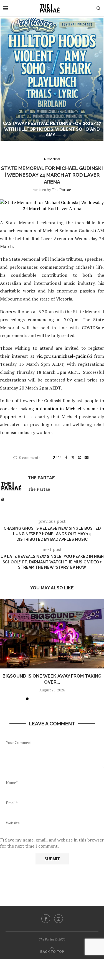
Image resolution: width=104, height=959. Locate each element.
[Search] (98, 8)
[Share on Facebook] (66, 457)
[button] (7, 79)
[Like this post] (58, 457)
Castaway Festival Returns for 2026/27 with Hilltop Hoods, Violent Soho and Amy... (52, 129)
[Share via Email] (86, 457)
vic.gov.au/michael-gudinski (64, 356)
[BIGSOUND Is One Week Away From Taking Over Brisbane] (52, 633)
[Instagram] (58, 918)
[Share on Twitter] (73, 457)
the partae (61, 189)
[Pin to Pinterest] (79, 457)
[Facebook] (45, 918)
